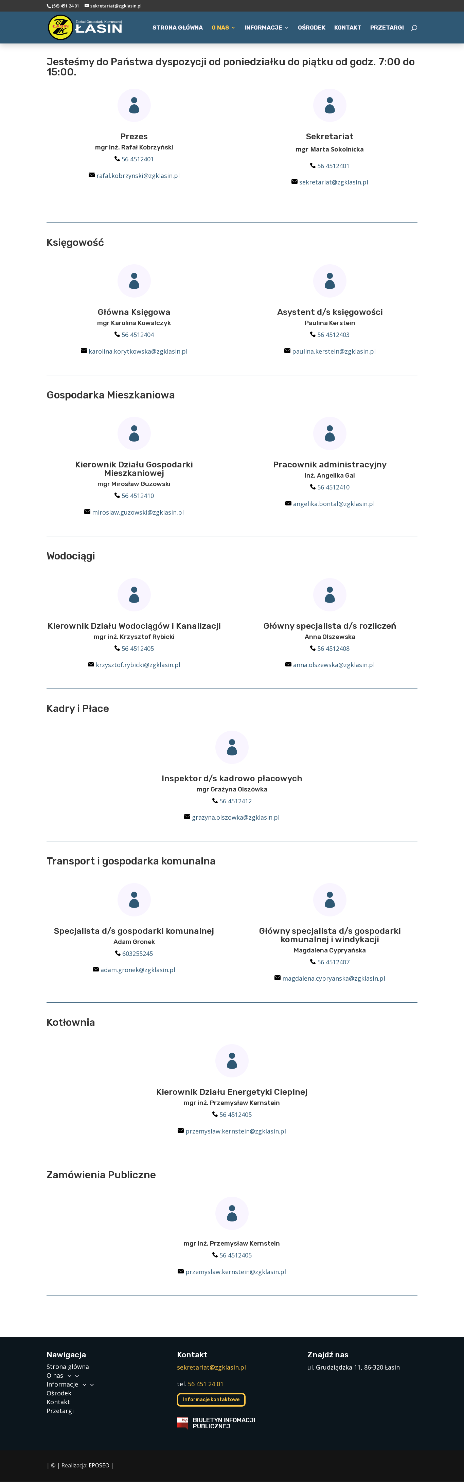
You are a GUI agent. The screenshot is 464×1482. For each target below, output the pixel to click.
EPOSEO (99, 1465)
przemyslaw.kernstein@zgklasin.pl (235, 1131)
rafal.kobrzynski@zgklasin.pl (138, 176)
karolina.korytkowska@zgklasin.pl (138, 351)
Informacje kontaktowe (211, 1400)
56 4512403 (333, 335)
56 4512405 (138, 648)
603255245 (137, 953)
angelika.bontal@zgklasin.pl (334, 504)
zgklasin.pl (369, 978)
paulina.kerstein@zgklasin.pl (334, 351)
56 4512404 (138, 335)
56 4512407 (333, 962)
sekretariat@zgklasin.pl (333, 182)
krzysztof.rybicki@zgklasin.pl (138, 665)
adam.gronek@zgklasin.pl (138, 970)
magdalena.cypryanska (315, 978)
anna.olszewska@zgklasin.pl (334, 665)
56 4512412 (235, 801)
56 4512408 (333, 648)
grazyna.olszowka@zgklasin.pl (236, 817)
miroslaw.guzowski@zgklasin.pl (138, 512)
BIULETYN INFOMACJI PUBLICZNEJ (224, 1423)
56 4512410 (138, 496)
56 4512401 (138, 159)
